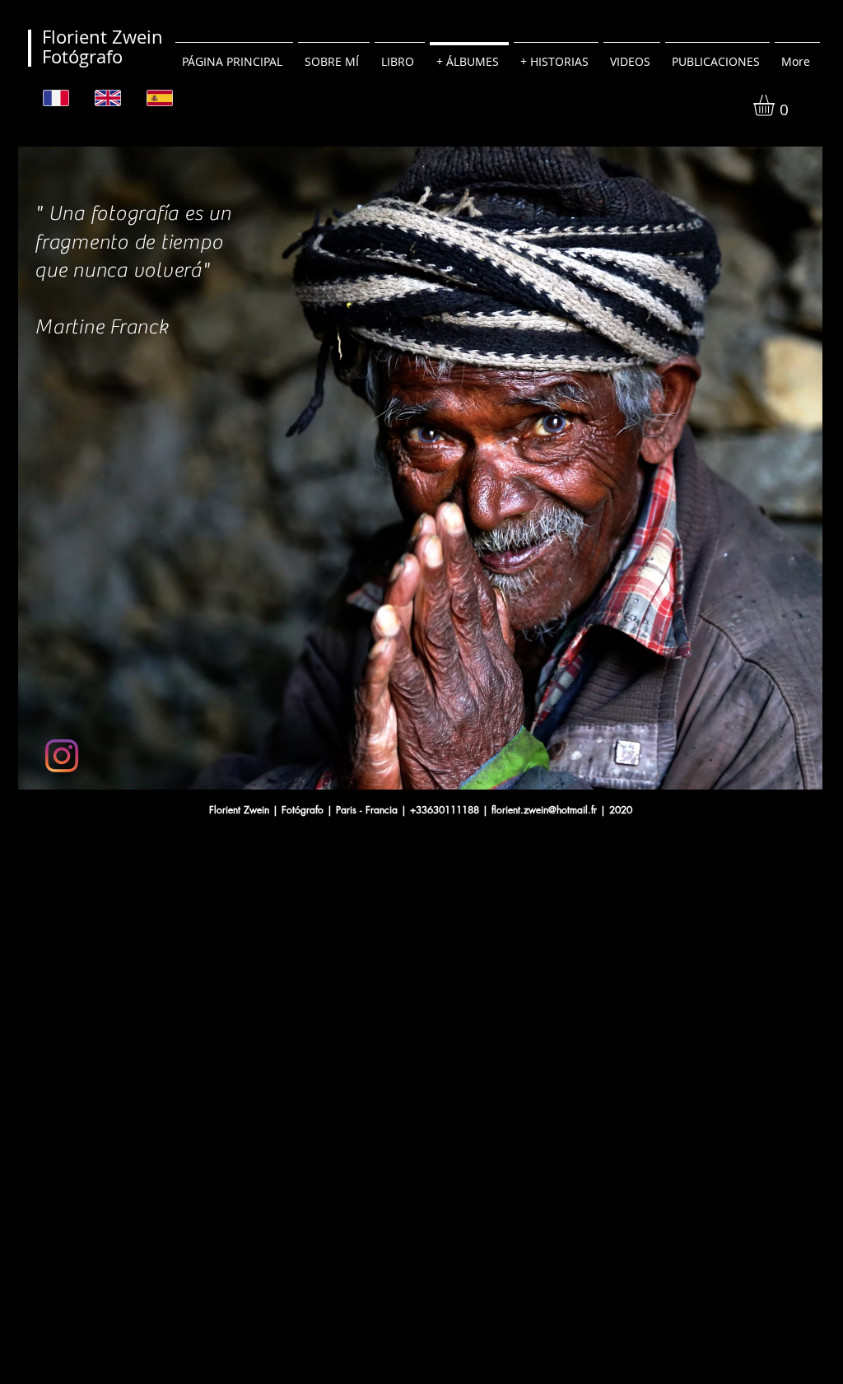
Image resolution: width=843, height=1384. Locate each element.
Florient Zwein (102, 37)
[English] (108, 97)
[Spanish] (160, 97)
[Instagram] (61, 755)
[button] (776, 105)
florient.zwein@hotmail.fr (544, 810)
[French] (56, 97)
